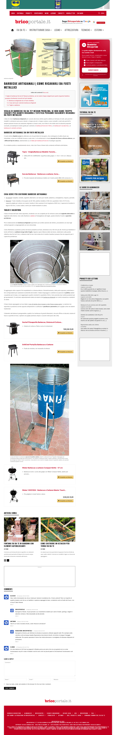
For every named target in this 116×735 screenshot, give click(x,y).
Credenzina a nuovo (87, 285)
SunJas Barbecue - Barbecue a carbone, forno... (41, 174)
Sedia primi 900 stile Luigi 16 (89, 295)
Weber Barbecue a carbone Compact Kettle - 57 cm (42, 468)
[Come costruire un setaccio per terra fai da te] (58, 529)
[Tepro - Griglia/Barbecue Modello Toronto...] (13, 158)
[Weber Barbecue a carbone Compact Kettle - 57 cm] (13, 474)
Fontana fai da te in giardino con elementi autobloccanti (19, 544)
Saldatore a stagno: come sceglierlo (95, 221)
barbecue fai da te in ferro (44, 125)
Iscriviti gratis (93, 70)
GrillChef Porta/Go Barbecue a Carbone (37, 345)
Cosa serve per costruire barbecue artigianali (21, 103)
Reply (11, 604)
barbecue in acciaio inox (61, 125)
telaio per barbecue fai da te (39, 140)
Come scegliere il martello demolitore (94, 201)
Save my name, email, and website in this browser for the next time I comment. (28, 684)
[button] (101, 13)
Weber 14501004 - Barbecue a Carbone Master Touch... (44, 490)
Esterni (6, 549)
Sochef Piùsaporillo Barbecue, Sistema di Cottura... (42, 322)
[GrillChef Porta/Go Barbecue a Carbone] (13, 350)
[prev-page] (5, 560)
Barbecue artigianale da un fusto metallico (20, 100)
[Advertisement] (39, 577)
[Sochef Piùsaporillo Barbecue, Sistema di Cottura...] (13, 328)
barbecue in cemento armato (12, 128)
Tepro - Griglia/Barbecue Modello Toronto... (39, 152)
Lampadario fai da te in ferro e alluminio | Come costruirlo (95, 125)
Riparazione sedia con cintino (90, 325)
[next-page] (8, 560)
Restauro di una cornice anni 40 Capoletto (93, 305)
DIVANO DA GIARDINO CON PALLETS (92, 315)
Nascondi (45, 92)
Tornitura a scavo (95, 146)
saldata (32, 216)
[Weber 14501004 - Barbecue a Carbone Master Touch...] (13, 496)
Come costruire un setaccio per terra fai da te (55, 544)
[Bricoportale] (33, 22)
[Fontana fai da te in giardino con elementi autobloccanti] (21, 529)
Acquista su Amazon (66, 161)
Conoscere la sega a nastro (94, 241)
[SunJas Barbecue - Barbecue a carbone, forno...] (13, 180)
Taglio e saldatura (13, 105)
